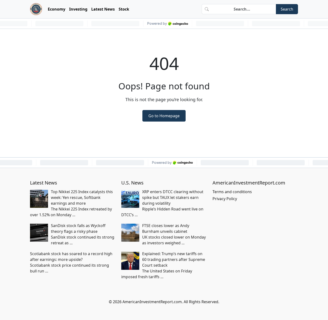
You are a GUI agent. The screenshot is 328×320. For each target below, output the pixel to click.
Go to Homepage (164, 115)
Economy (56, 9)
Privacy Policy (225, 198)
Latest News (103, 9)
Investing (78, 9)
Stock (124, 9)
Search (287, 9)
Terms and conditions (232, 191)
